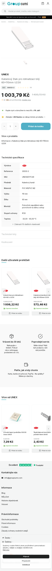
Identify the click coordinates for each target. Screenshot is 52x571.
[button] (25, 87)
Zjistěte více (26, 100)
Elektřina (11, 22)
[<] (3, 291)
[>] (48, 291)
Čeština (8, 542)
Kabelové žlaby (22, 22)
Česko (7, 538)
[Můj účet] (48, 3)
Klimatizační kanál (37, 22)
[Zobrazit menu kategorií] (3, 3)
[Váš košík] (42, 3)
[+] (16, 126)
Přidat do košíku (36, 126)
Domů (3, 22)
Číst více (6, 550)
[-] (4, 126)
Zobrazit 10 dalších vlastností (27, 224)
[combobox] (26, 11)
